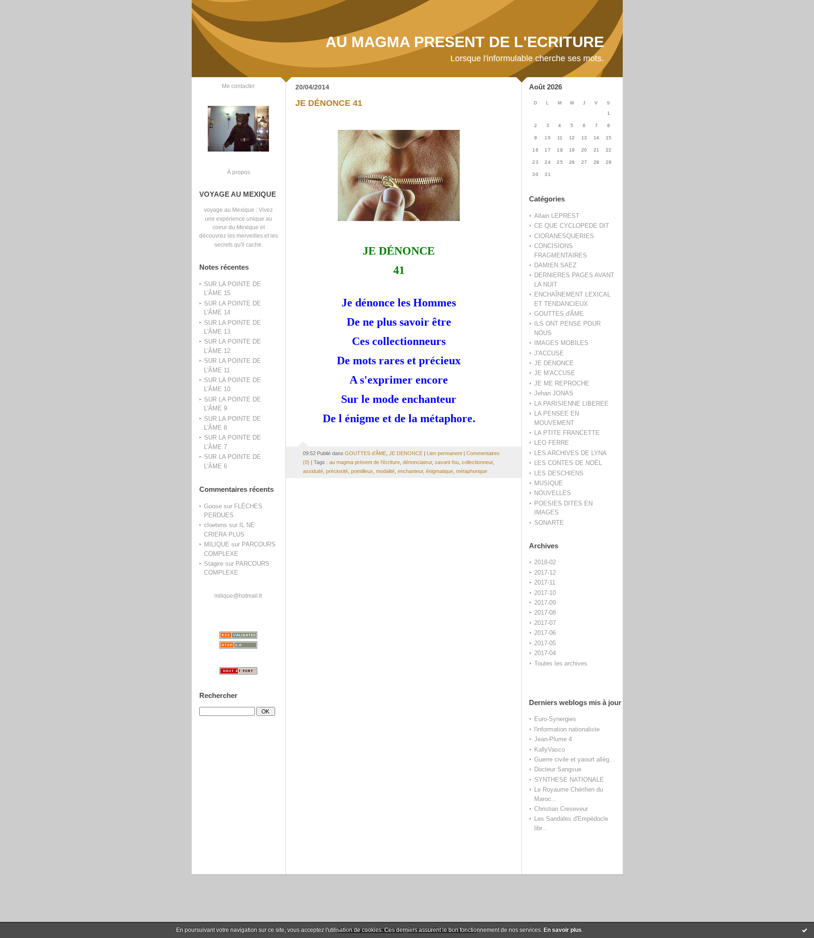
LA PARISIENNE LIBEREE (571, 403)
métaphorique (471, 471)
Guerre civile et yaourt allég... (574, 759)
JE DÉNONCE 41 (328, 103)
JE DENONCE (554, 363)
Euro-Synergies (555, 718)
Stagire (213, 563)
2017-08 (545, 612)
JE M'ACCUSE (554, 373)
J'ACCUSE (549, 353)
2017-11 (544, 582)
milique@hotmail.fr (238, 596)
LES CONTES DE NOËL (568, 462)
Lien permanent (444, 453)
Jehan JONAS (553, 393)
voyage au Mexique (229, 210)
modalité (385, 471)
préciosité (337, 471)
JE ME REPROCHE (561, 383)
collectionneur (477, 462)
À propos (238, 172)
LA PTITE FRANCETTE (567, 432)
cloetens (215, 525)
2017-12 (545, 572)
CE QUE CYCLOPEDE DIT (571, 225)
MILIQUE (216, 544)
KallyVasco (549, 749)
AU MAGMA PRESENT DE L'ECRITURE (465, 41)
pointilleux (362, 471)
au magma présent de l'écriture (364, 462)
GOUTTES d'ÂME (559, 313)
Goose (213, 506)
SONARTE (549, 522)
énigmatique (439, 471)
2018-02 (545, 562)
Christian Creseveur (561, 808)
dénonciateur (417, 462)
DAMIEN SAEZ (555, 265)
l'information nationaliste (567, 729)
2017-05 (545, 643)
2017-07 (545, 622)
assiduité (313, 471)
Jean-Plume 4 (553, 739)
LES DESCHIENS (559, 473)
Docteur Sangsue (557, 769)
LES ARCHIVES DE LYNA (570, 453)
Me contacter (238, 86)
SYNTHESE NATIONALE (569, 779)
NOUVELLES (552, 493)
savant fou (447, 462)
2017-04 (545, 653)
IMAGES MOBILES (561, 342)
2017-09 (545, 602)
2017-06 (545, 632)
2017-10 (545, 592)
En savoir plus (563, 930)
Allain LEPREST (556, 215)
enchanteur (410, 471)
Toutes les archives (560, 663)
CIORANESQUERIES (564, 236)
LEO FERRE (551, 442)
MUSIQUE (548, 483)
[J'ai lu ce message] (804, 930)
